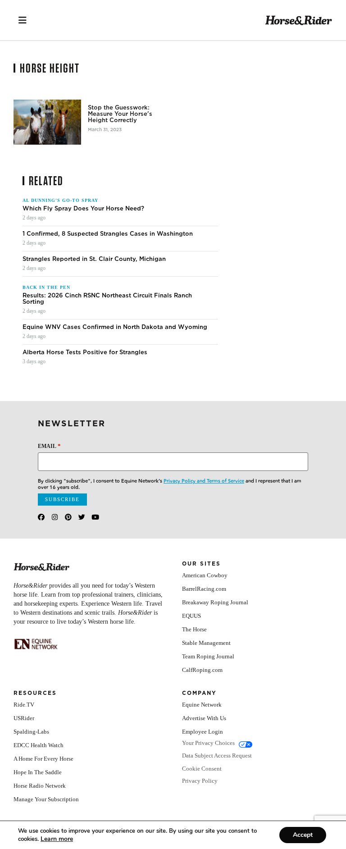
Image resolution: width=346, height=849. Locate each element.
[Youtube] (95, 517)
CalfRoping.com (202, 669)
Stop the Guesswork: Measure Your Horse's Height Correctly (120, 114)
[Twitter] (81, 517)
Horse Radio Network (40, 785)
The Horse (194, 629)
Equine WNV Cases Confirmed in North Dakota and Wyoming (115, 327)
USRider (24, 718)
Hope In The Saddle (38, 772)
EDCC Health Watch (39, 745)
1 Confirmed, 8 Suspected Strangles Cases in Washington (108, 234)
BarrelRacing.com (204, 588)
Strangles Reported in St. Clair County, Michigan (94, 259)
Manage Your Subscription (46, 799)
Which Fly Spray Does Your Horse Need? (83, 208)
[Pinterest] (68, 517)
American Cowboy (205, 575)
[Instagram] (54, 517)
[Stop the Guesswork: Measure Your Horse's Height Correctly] (47, 122)
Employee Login (202, 731)
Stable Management (206, 642)
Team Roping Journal (208, 656)
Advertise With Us (204, 718)
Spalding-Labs (31, 731)
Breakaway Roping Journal (215, 602)
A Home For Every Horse (43, 758)
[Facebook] (41, 517)
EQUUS (191, 615)
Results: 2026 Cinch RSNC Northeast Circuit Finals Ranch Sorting (107, 298)
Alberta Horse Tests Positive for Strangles (85, 352)
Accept (303, 835)
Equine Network (202, 704)
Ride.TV (24, 704)
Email (49, 446)
